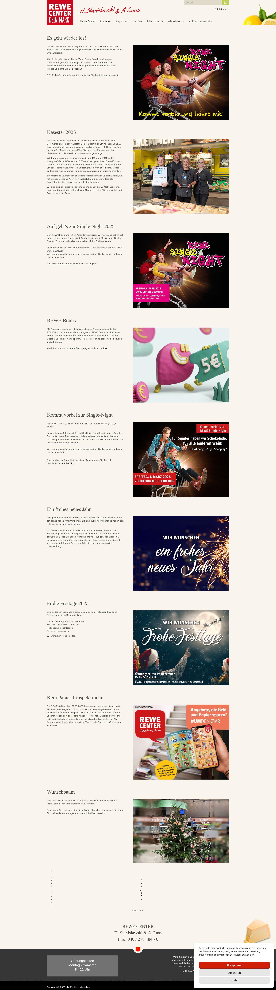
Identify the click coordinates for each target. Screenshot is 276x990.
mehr (234, 980)
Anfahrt (218, 9)
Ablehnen (234, 972)
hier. (105, 348)
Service (137, 21)
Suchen (225, 2)
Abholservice (176, 21)
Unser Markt (87, 21)
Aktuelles (105, 21)
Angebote (121, 21)
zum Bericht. (67, 463)
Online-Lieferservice (200, 21)
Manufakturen (155, 21)
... (141, 890)
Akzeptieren (234, 965)
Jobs (225, 9)
